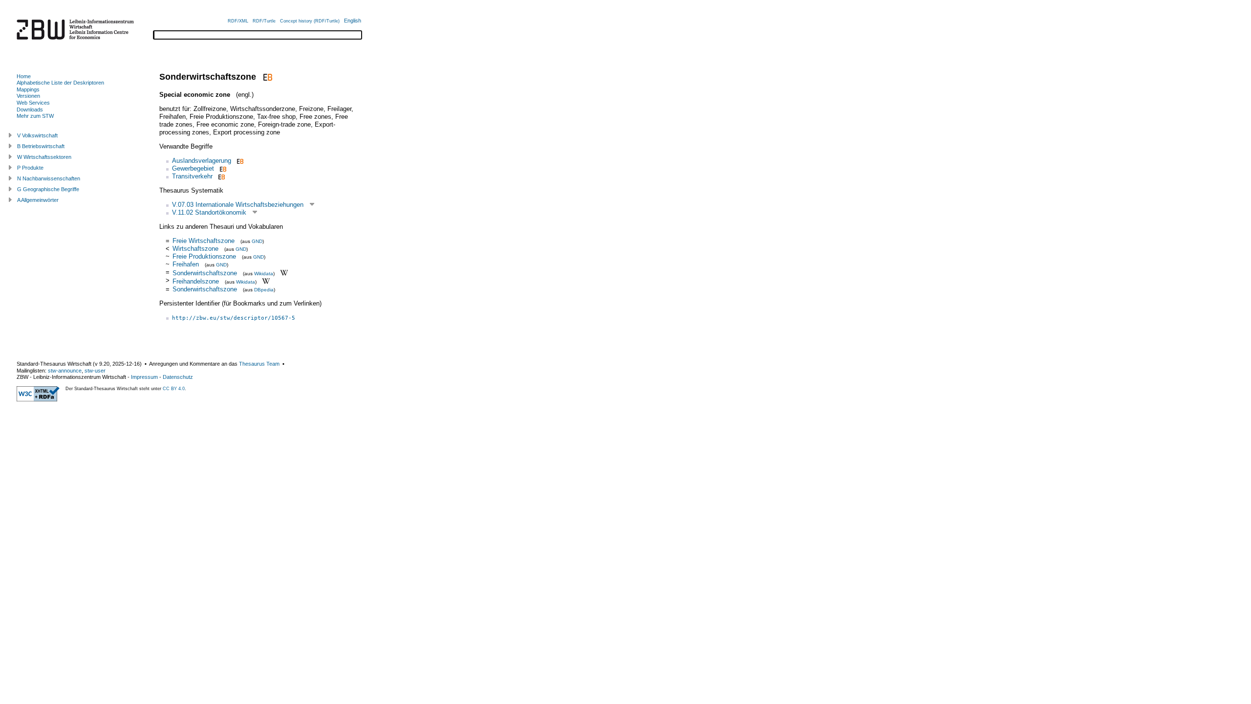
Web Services (33, 103)
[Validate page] (38, 399)
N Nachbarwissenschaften (48, 178)
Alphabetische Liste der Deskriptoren (60, 83)
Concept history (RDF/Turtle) (310, 21)
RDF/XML (238, 21)
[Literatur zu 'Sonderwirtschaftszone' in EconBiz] (266, 77)
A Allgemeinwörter (38, 200)
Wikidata (263, 273)
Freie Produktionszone (204, 256)
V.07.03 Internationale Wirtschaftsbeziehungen (237, 204)
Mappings (28, 89)
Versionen (28, 96)
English (352, 20)
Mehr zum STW (35, 116)
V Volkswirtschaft (37, 135)
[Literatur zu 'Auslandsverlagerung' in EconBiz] (239, 160)
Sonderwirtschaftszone (205, 272)
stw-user (95, 371)
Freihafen (186, 264)
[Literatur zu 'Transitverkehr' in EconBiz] (220, 176)
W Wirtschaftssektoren (44, 157)
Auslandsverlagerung (201, 160)
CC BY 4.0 (174, 388)
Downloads (30, 109)
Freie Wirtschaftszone (204, 240)
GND (257, 241)
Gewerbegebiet (193, 168)
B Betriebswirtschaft (41, 146)
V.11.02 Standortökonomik (209, 212)
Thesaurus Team (259, 364)
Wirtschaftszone (195, 248)
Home (24, 76)
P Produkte (30, 168)
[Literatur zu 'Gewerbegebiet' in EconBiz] (222, 168)
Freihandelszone (196, 281)
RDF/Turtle (264, 21)
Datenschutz (178, 377)
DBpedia (264, 289)
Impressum (144, 377)
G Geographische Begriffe (48, 189)
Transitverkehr (192, 176)
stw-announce (65, 371)
